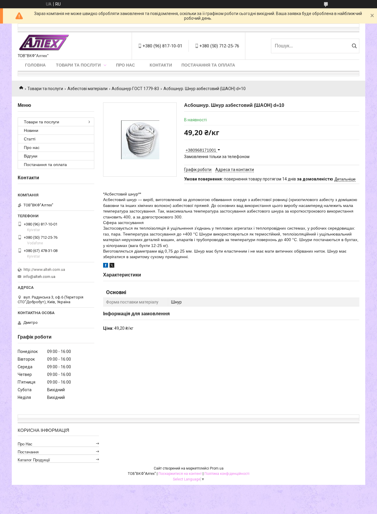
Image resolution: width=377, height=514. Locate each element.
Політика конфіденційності (226, 474)
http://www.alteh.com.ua (44, 269)
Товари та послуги (78, 65)
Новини (31, 130)
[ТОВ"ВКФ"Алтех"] (44, 43)
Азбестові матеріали (87, 88)
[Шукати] (354, 46)
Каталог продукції (34, 460)
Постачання (28, 452)
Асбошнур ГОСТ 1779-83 (135, 88)
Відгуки (30, 156)
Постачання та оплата (208, 65)
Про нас (125, 65)
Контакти (161, 65)
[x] (112, 266)
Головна (35, 65)
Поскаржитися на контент (180, 474)
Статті (29, 139)
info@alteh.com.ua (39, 276)
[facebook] (105, 266)
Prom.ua (217, 468)
